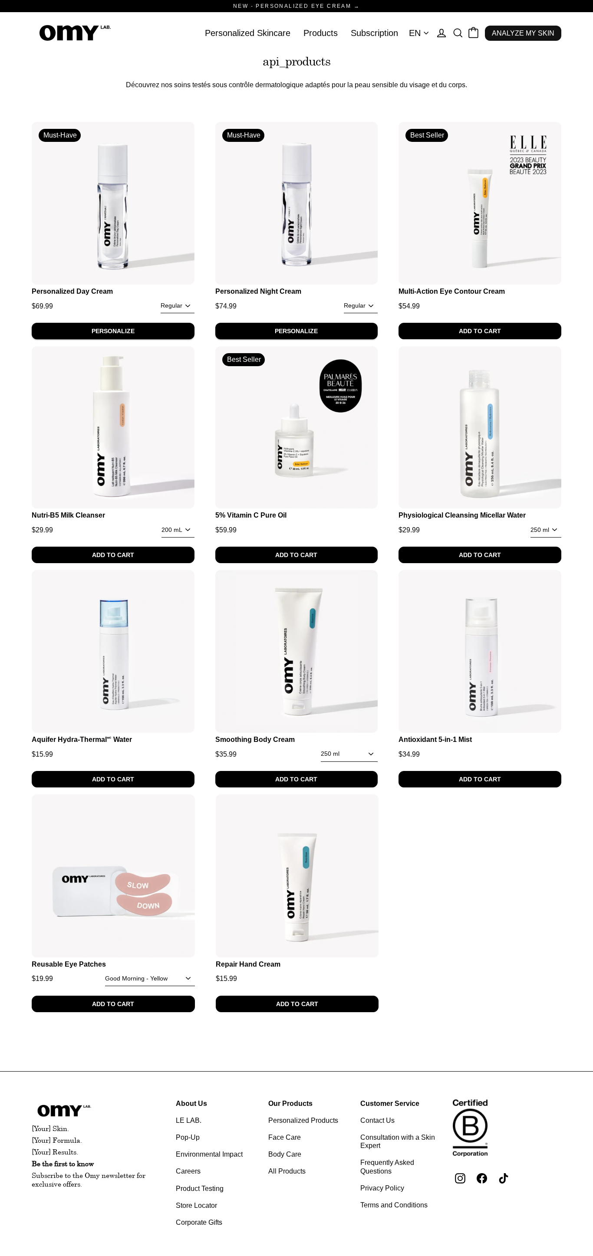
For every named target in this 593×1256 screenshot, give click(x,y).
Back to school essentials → (297, 6)
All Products (287, 1171)
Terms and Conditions (394, 1205)
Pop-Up (188, 1137)
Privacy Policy (382, 1188)
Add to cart (480, 331)
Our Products (290, 1103)
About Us (191, 1103)
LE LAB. (188, 1120)
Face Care (284, 1137)
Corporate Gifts (199, 1222)
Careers (188, 1171)
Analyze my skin (523, 33)
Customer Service (389, 1103)
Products (320, 33)
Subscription (374, 33)
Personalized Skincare (247, 33)
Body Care (284, 1154)
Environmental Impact (209, 1154)
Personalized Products (303, 1120)
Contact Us (377, 1120)
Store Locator (196, 1205)
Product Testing (200, 1188)
